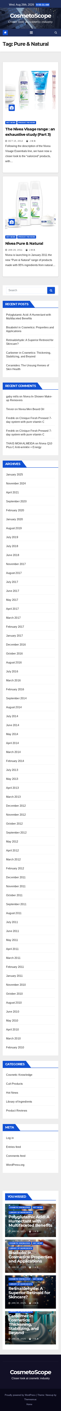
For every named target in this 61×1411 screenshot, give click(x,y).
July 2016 (12, 671)
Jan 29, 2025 (18, 1339)
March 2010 (13, 1038)
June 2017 (12, 590)
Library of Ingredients (19, 1101)
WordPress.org (15, 1164)
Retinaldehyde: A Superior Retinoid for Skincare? (29, 1292)
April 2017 (12, 608)
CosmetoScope (30, 15)
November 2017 (16, 564)
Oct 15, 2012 (15, 141)
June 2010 (12, 1011)
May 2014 (12, 734)
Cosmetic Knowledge (19, 1074)
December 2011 (16, 877)
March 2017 (13, 617)
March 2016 (13, 680)
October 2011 (14, 895)
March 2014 (13, 752)
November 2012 (16, 814)
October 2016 (14, 653)
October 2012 (14, 823)
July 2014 (12, 716)
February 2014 (15, 761)
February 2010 (15, 1047)
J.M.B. (32, 141)
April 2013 (12, 787)
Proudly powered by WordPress (20, 1395)
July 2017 (12, 582)
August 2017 (14, 573)
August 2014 (14, 707)
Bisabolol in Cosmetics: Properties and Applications (30, 1257)
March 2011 (13, 957)
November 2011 (16, 886)
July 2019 (12, 537)
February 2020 (15, 510)
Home (29, 1404)
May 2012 (12, 841)
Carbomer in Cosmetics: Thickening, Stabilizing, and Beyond (23, 1324)
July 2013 (12, 770)
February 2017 (15, 626)
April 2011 (12, 949)
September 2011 (16, 904)
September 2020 (16, 501)
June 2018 (12, 555)
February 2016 (15, 689)
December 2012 (16, 805)
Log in (10, 1138)
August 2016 (14, 662)
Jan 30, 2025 (18, 1231)
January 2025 (14, 474)
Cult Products (14, 1083)
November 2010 (16, 984)
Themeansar (30, 1399)
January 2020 (14, 519)
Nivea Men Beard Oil (31, 409)
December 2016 (16, 644)
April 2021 (12, 492)
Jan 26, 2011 (15, 250)
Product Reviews (26, 122)
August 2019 (14, 528)
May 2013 (12, 778)
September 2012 (16, 832)
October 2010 (14, 993)
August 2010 (14, 1002)
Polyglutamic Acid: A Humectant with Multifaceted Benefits (30, 1221)
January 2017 (14, 635)
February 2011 (15, 966)
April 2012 (12, 850)
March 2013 (13, 796)
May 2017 (12, 599)
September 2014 (16, 698)
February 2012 (15, 868)
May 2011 (12, 940)
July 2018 (12, 546)
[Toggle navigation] (31, 32)
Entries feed (13, 1146)
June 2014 (12, 725)
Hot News (10, 122)
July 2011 (12, 922)
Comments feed (16, 1155)
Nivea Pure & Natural (24, 243)
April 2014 (12, 743)
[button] (56, 32)
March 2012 (13, 859)
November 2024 (16, 483)
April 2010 (12, 1029)
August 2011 (14, 913)
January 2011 (14, 975)
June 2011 (12, 931)
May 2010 (12, 1020)
